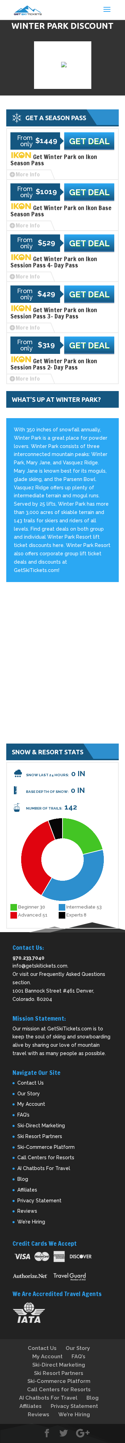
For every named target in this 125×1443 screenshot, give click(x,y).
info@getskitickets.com (39, 966)
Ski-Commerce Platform (46, 1147)
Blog (22, 1179)
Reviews (27, 1211)
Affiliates (27, 1190)
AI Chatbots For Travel (43, 1168)
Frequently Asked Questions (72, 974)
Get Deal (89, 141)
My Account (31, 1104)
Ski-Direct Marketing (41, 1125)
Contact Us (30, 1083)
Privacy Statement (39, 1200)
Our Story (28, 1093)
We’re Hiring (31, 1222)
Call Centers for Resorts (45, 1157)
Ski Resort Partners (39, 1136)
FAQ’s (23, 1115)
